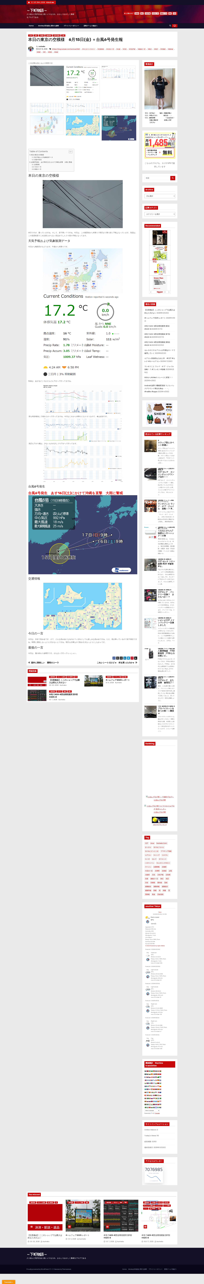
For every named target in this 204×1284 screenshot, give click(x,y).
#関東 (38, 52)
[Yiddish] (156, 1107)
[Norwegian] (154, 1095)
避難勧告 (148, 886)
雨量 (164, 890)
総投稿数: (148, 1141)
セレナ (154, 859)
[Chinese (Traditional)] (160, 1074)
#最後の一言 (141, 49)
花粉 (165, 883)
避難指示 (165, 886)
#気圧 (156, 49)
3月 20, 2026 (54, 685)
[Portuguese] (145, 1098)
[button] (170, 25)
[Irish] (152, 1086)
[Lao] (156, 1089)
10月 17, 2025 (149, 1241)
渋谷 (146, 883)
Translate (157, 1113)
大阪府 (147, 875)
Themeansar (66, 1269)
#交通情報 (101, 49)
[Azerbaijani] (156, 1071)
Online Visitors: (150, 1130)
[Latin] (158, 1089)
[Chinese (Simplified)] (158, 1074)
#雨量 (50, 52)
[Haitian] (147, 1083)
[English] (156, 1077)
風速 (153, 894)
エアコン (148, 855)
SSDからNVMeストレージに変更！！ (158, 377)
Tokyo (160, 912)
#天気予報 (132, 49)
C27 (146, 843)
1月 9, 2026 (110, 683)
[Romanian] (150, 1098)
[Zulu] (160, 1107)
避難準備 (148, 890)
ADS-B (59, 691)
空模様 (137, 13)
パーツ (145, 1208)
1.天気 (30, 35)
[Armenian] (154, 1071)
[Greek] (160, 1080)
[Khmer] (147, 1089)
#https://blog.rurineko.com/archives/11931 (66, 49)
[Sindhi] (160, 1098)
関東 (170, 13)
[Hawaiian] (152, 1083)
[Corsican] (145, 1077)
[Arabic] (152, 1071)
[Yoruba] (158, 1107)
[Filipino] (145, 1080)
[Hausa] (150, 1083)
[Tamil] (152, 1104)
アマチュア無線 (118, 677)
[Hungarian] (160, 1083)
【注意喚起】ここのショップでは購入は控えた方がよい (64, 681)
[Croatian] (147, 1077)
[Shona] (156, 1098)
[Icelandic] (145, 1086)
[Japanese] (156, 1086)
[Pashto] (156, 1095)
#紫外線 (170, 49)
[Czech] (150, 1077)
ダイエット (162, 859)
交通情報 (37, 165)
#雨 (44, 52)
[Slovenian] (150, 1101)
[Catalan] (152, 1074)
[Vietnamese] (150, 1107)
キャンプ (156, 855)
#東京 (150, 49)
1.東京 (36, 35)
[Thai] (156, 1104)
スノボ (147, 859)
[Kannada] (160, 1086)
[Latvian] (160, 1089)
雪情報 (147, 894)
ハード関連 (167, 1205)
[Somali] (156, 1101)
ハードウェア (158, 1205)
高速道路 (160, 894)
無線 (125, 677)
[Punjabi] (147, 1098)
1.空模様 (42, 35)
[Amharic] (150, 1071)
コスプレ (165, 855)
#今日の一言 (110, 49)
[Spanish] (158, 1101)
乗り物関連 (70, 677)
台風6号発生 (38, 160)
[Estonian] (160, 1077)
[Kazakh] (145, 1089)
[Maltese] (158, 1092)
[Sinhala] (145, 1101)
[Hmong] (158, 1083)
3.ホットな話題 (61, 677)
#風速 (56, 52)
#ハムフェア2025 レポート (118, 680)
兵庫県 (157, 871)
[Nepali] (152, 1095)
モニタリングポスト (163, 863)
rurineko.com (162, 843)
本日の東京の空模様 (37, 155)
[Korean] (150, 1089)
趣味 (70, 691)
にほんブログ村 (160, 800)
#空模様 (162, 49)
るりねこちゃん (159, 847)
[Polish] (160, 1095)
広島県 (168, 875)
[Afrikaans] (145, 1071)
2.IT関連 (154, 1202)
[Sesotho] (158, 1098)
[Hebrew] (154, 1083)
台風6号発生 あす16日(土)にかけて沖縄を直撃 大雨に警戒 (51, 162)
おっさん (148, 847)
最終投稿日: (149, 1147)
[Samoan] (152, 1101)
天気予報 (147, 13)
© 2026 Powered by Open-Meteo (155, 946)
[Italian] (154, 1086)
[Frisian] (152, 1080)
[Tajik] (150, 1104)
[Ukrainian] (160, 1104)
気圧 (167, 879)
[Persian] (158, 1095)
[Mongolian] (147, 1095)
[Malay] (156, 1092)
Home (31, 26)
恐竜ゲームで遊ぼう (91, 26)
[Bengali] (145, 1074)
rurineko (42, 46)
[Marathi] (145, 1095)
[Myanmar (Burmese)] (150, 1095)
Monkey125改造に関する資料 (48, 26)
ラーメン (148, 867)
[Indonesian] (150, 1086)
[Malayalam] (154, 1092)
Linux (152, 843)
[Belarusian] (160, 1071)
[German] (158, 1080)
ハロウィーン (149, 863)
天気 (174, 13)
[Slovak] (147, 1101)
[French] (150, 1080)
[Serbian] (154, 1098)
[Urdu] (145, 1107)
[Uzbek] (147, 1107)
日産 (146, 879)
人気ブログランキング (160, 825)
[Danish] (152, 1077)
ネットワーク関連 (148, 1205)
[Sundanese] (160, 1101)
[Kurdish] (152, 1089)
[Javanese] (158, 1086)
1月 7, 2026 (53, 700)
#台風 (118, 49)
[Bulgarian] (150, 1074)
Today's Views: (150, 1135)
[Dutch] (154, 1077)
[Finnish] (147, 1080)
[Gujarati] (145, 1083)
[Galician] (154, 1080)
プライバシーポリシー (71, 26)
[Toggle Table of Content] (69, 152)
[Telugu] (154, 1104)
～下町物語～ (37, 10)
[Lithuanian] (145, 1092)
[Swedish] (147, 1104)
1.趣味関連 (48, 35)
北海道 (164, 871)
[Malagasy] (152, 1092)
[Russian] (152, 1098)
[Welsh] (152, 1107)
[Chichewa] (156, 1074)
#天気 (124, 49)
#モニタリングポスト (88, 49)
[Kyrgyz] (154, 1089)
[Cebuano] (154, 1074)
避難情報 (156, 886)
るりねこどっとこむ (152, 851)
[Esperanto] (158, 1077)
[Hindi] (156, 1083)
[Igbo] (147, 1086)
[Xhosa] (154, 1107)
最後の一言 (163, 13)
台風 (63, 35)
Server (166, 1202)
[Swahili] (145, 1104)
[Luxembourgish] (147, 1092)
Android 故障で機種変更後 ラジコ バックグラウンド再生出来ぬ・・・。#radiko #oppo (159, 388)
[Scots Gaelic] (154, 1101)
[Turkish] (158, 1104)
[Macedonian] (150, 1092)
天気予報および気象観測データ (43, 157)
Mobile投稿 (57, 35)
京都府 (164, 867)
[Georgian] (156, 1080)
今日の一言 (155, 13)
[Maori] (160, 1092)
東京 (142, 13)
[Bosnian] (147, 1074)
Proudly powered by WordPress (38, 1269)
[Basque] (158, 1071)
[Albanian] (147, 1071)
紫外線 (159, 883)
